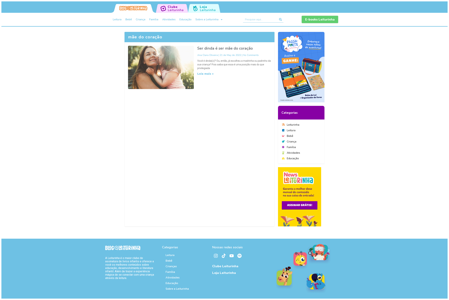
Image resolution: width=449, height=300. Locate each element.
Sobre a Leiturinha (207, 19)
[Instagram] (215, 255)
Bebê (128, 19)
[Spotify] (239, 255)
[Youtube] (231, 255)
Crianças (171, 266)
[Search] (280, 19)
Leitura (117, 19)
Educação (185, 19)
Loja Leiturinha (224, 273)
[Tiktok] (223, 255)
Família (153, 19)
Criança (140, 19)
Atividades (169, 19)
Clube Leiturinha (225, 266)
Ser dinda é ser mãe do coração (225, 48)
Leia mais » (205, 74)
